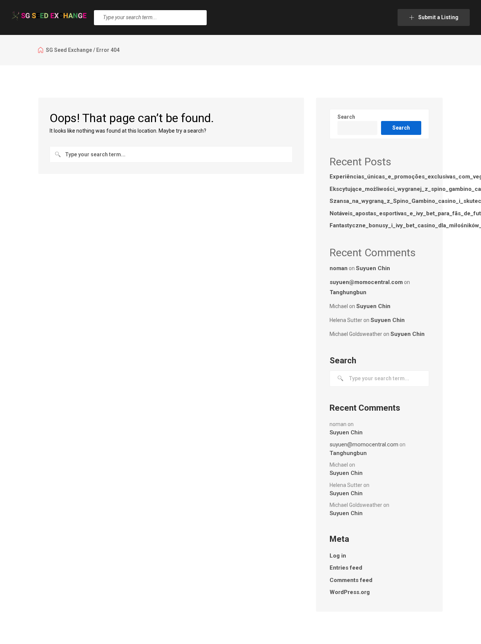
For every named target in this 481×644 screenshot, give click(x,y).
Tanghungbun (348, 292)
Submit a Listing (438, 17)
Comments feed (351, 580)
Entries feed (346, 567)
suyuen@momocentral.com (366, 282)
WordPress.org (350, 592)
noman (339, 268)
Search (346, 117)
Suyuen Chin (373, 268)
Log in (338, 555)
